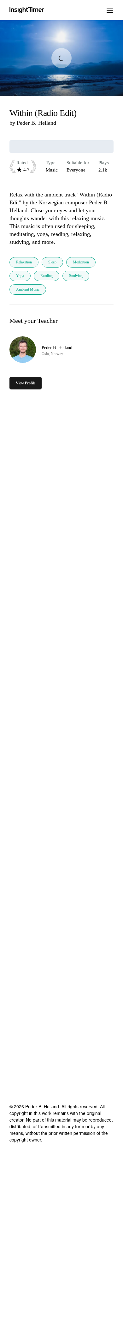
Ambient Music (27, 289)
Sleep (52, 262)
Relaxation (24, 262)
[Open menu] (110, 10)
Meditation (81, 262)
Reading (46, 276)
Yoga (20, 276)
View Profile (25, 383)
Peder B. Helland (36, 123)
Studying (76, 276)
